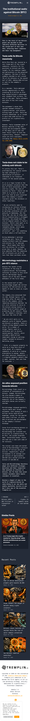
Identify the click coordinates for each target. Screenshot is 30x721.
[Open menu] (27, 3)
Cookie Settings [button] (8, 716)
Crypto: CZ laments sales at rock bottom (23, 500)
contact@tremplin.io (15, 695)
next (26, 534)
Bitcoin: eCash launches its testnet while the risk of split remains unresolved (14, 630)
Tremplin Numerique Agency (17, 675)
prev (3, 534)
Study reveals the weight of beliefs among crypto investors (14, 606)
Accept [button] (16, 716)
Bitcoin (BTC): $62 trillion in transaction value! (7, 501)
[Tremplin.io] (15, 3)
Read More (5, 714)
